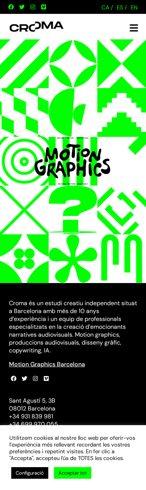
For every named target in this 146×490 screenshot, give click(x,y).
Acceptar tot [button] (72, 473)
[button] (134, 28)
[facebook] (10, 7)
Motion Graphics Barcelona (47, 364)
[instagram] (32, 7)
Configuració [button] (30, 473)
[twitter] (21, 7)
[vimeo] (43, 7)
